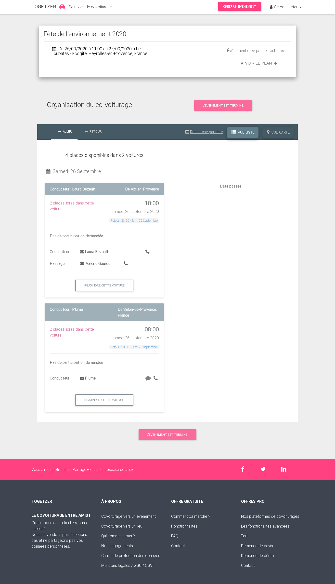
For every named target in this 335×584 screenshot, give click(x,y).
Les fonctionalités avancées (265, 526)
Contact (178, 545)
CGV (149, 565)
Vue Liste (246, 132)
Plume (90, 378)
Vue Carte (280, 132)
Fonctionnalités (184, 526)
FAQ (174, 535)
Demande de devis (257, 545)
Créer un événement (239, 6)
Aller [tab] (67, 131)
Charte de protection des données (130, 555)
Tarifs (245, 535)
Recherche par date (206, 131)
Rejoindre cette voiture (104, 285)
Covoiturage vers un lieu (121, 526)
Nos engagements (117, 545)
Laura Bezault (96, 251)
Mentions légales (115, 565)
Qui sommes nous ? (118, 535)
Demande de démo (257, 555)
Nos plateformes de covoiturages (270, 516)
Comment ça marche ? (190, 516)
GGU (138, 565)
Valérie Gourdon (99, 263)
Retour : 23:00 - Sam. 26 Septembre (134, 220)
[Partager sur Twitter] (265, 469)
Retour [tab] (95, 131)
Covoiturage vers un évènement (128, 516)
